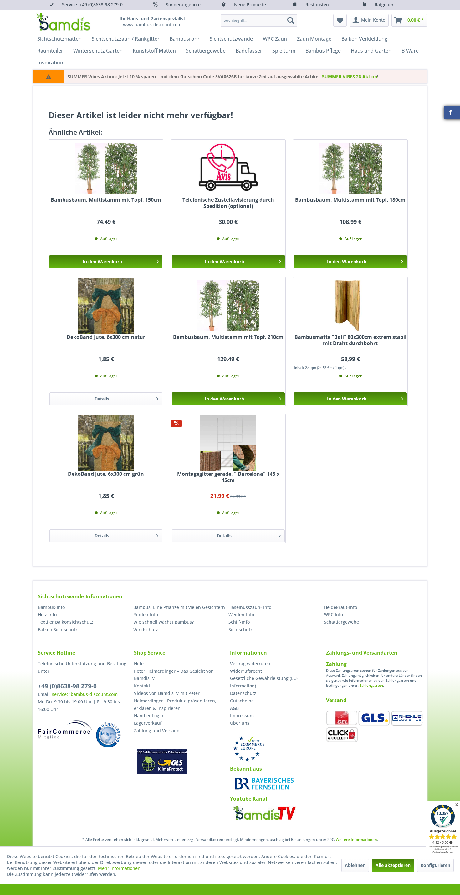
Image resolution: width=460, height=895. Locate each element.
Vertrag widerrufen (250, 663)
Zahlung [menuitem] (336, 664)
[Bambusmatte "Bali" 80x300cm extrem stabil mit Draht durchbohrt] (350, 306)
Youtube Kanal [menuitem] (248, 798)
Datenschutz (243, 693)
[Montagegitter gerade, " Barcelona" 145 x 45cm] (228, 443)
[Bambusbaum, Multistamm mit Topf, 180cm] (350, 168)
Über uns (239, 723)
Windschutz (145, 629)
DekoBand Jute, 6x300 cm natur (106, 337)
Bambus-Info (51, 607)
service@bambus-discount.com (85, 694)
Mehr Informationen (119, 868)
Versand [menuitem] (336, 700)
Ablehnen (355, 865)
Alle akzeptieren (393, 865)
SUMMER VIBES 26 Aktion (349, 76)
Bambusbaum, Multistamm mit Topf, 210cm (228, 337)
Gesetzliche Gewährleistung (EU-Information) (264, 682)
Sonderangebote (183, 5)
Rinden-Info (145, 614)
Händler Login (148, 715)
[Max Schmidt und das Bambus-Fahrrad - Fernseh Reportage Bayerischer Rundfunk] (264, 784)
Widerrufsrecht (246, 671)
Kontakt (142, 686)
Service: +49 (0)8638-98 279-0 (92, 5)
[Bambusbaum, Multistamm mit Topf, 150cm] (105, 168)
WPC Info (333, 614)
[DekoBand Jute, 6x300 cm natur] (105, 306)
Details (102, 399)
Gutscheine (242, 701)
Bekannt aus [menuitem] (246, 768)
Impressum (242, 715)
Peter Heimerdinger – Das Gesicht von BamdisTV (174, 674)
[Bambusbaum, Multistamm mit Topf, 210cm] (228, 306)
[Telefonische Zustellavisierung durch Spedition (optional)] (228, 168)
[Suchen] (290, 20)
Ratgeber (384, 5)
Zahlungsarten (371, 685)
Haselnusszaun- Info (249, 607)
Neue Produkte (250, 5)
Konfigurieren (435, 865)
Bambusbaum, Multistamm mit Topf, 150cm (106, 200)
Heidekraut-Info (340, 607)
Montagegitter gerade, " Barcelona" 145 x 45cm (228, 477)
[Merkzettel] (340, 20)
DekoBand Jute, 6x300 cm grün (106, 474)
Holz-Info (47, 614)
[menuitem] (259, 20)
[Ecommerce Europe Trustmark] (249, 749)
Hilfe (139, 663)
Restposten (317, 5)
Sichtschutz (240, 629)
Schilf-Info (239, 622)
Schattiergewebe (341, 622)
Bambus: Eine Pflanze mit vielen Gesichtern (179, 607)
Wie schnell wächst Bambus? (163, 622)
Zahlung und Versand (157, 730)
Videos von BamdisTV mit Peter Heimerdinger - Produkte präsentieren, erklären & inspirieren (175, 700)
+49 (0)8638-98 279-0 (67, 686)
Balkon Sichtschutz (58, 629)
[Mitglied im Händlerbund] (108, 735)
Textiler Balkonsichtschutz (65, 622)
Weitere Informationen (356, 839)
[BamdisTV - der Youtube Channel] (264, 813)
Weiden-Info (241, 614)
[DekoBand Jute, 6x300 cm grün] (105, 443)
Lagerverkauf (147, 723)
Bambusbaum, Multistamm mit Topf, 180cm (350, 200)
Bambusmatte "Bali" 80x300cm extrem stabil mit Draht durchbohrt (350, 340)
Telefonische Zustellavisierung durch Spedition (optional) (228, 203)
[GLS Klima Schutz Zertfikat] (162, 761)
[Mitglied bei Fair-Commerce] (65, 729)
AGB (234, 708)
